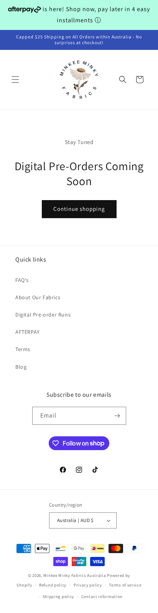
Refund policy (52, 585)
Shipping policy (58, 596)
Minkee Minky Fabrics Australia (74, 575)
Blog (20, 366)
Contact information (102, 596)
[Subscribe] (117, 416)
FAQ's (22, 280)
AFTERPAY (27, 331)
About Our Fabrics (37, 297)
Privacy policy (88, 585)
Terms (22, 349)
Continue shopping (79, 208)
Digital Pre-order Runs (43, 314)
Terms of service (125, 585)
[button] (15, 79)
